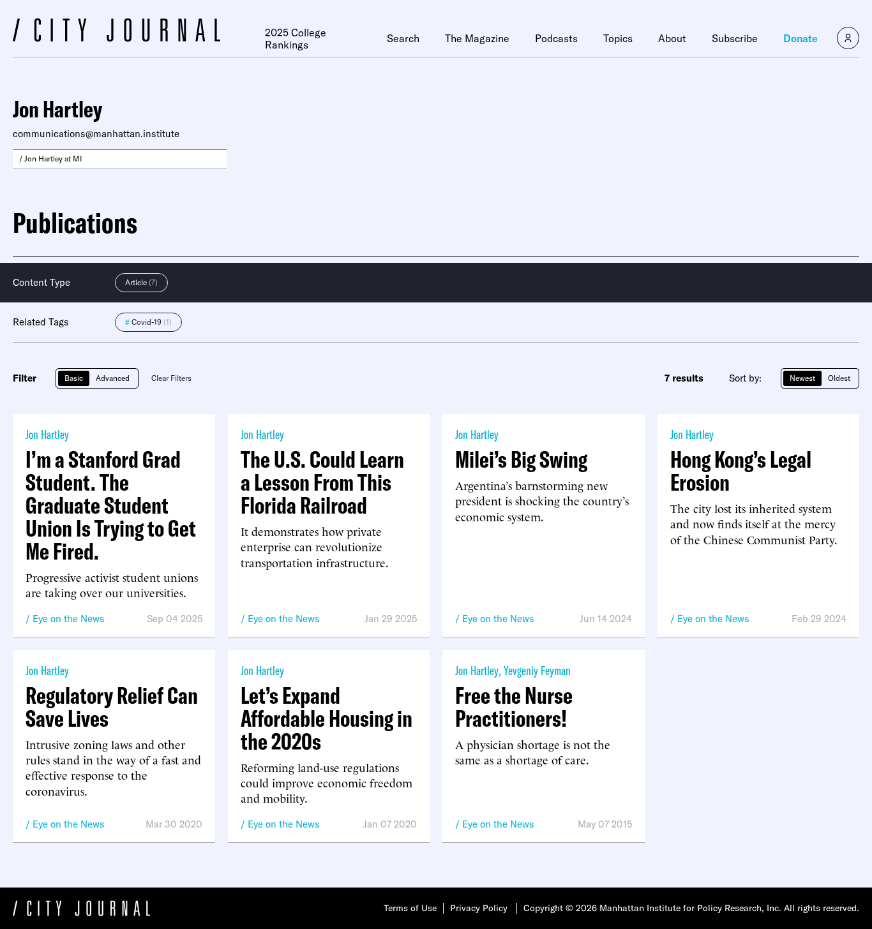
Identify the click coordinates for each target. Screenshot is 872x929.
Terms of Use (410, 908)
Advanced (113, 378)
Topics (618, 38)
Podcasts (556, 38)
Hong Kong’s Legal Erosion (740, 471)
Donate (800, 38)
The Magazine (477, 38)
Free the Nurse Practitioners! (514, 707)
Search (403, 38)
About (672, 38)
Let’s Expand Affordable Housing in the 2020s (326, 718)
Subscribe (735, 38)
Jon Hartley (47, 434)
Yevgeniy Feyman (537, 670)
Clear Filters (171, 378)
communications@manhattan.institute (96, 133)
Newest (802, 378)
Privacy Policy (478, 908)
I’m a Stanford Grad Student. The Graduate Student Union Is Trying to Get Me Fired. (111, 505)
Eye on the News (69, 619)
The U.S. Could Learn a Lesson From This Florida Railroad (322, 482)
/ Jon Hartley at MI (50, 158)
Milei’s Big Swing (521, 459)
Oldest (839, 378)
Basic (73, 378)
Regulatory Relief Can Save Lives (112, 707)
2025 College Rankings (295, 38)
